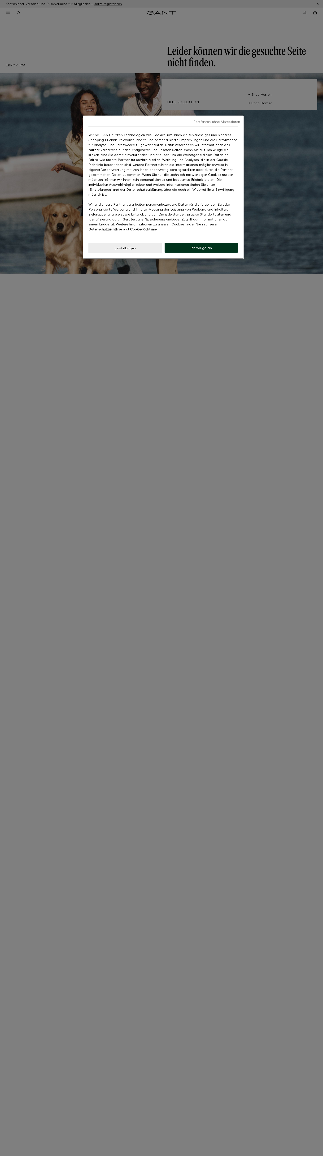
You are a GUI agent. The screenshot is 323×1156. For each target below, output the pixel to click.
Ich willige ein (201, 248)
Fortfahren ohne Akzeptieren (216, 122)
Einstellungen (125, 248)
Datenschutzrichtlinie (105, 229)
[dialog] (163, 187)
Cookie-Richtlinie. (143, 229)
